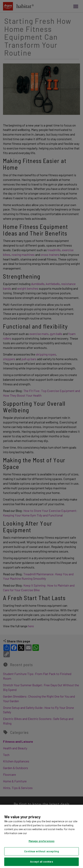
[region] (41, 836)
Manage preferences (41, 841)
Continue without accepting (41, 851)
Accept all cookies (41, 861)
